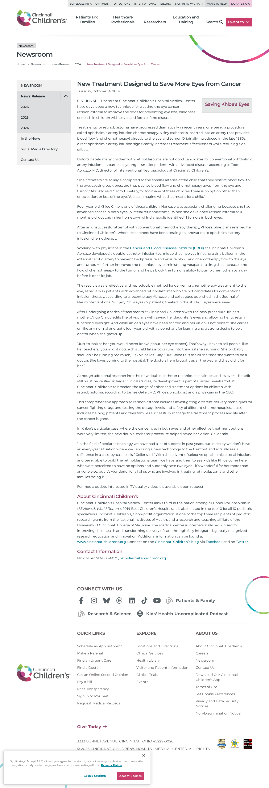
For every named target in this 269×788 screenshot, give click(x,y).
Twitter (242, 542)
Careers (202, 653)
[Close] (143, 755)
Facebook (214, 542)
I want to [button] (236, 22)
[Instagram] (94, 600)
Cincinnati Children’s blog (177, 542)
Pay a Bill (84, 682)
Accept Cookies (130, 776)
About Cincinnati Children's (219, 646)
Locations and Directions (157, 646)
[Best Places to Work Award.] (234, 749)
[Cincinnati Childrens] (44, 673)
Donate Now (240, 3)
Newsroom (31, 86)
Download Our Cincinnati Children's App (217, 677)
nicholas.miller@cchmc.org (143, 558)
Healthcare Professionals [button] (122, 19)
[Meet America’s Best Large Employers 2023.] (248, 749)
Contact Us (30, 160)
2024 (25, 128)
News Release (33, 96)
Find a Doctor (88, 668)
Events (142, 682)
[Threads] (119, 600)
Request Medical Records (98, 703)
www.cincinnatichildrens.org (101, 542)
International (145, 3)
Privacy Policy (111, 765)
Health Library (148, 660)
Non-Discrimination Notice (218, 713)
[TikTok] (144, 600)
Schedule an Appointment (89, 3)
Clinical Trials (147, 675)
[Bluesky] (106, 600)
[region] (76, 768)
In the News (31, 138)
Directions (122, 3)
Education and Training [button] (186, 19)
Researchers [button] (155, 22)
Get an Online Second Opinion (102, 675)
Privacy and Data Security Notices (217, 703)
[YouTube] (157, 600)
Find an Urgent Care (94, 660)
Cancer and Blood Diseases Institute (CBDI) (167, 248)
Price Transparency (93, 689)
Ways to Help (217, 3)
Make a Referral (90, 653)
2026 (25, 107)
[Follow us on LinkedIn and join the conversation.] (132, 600)
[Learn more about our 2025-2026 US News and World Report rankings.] (221, 749)
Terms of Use (206, 687)
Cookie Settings (95, 775)
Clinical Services (149, 653)
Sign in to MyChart (189, 3)
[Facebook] (81, 600)
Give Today (89, 726)
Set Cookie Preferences (215, 694)
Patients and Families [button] (87, 19)
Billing (165, 3)
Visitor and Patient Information (162, 668)
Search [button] (212, 22)
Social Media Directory (39, 149)
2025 (25, 117)
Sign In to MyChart (93, 696)
